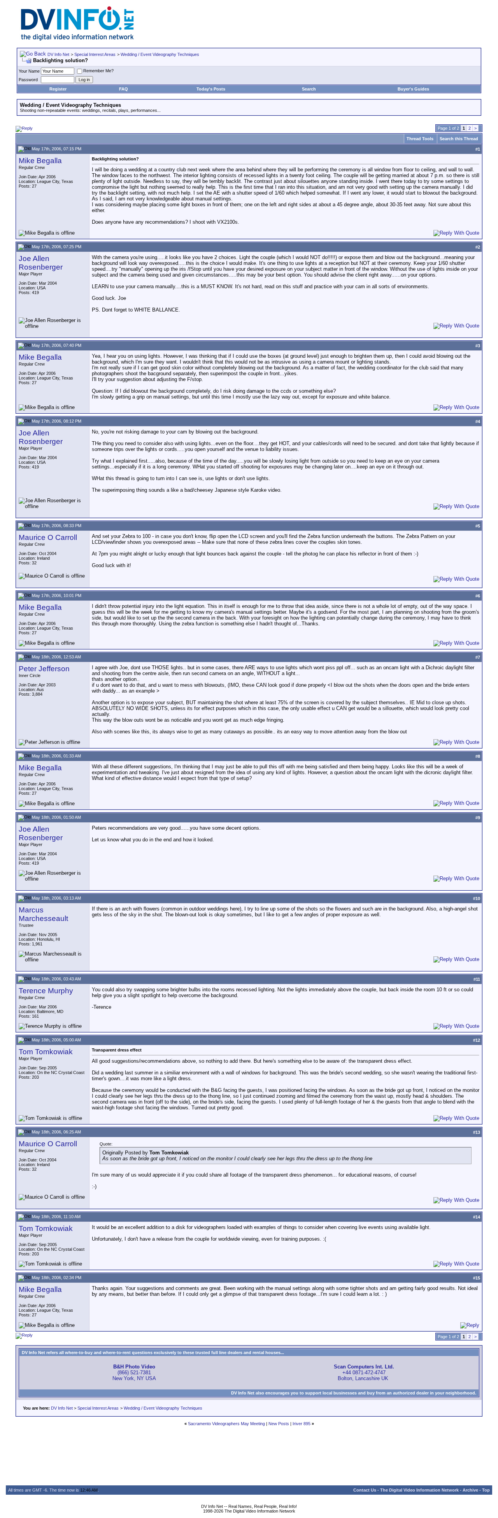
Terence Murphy (46, 991)
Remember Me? (98, 70)
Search (309, 89)
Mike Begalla (40, 161)
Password (28, 79)
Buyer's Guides (413, 89)
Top (486, 1490)
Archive (470, 1490)
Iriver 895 (301, 1423)
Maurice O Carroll (48, 537)
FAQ (123, 89)
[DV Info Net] (77, 39)
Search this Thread (459, 138)
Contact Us (364, 1490)
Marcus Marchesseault (43, 914)
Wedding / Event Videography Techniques (160, 54)
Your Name (29, 71)
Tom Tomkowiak (46, 1052)
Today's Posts (210, 89)
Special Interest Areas (95, 54)
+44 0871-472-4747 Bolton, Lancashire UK (364, 1372)
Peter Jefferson (44, 669)
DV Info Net (58, 54)
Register (58, 89)
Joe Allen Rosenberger (41, 262)
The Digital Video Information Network (419, 1490)
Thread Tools (420, 138)
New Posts (278, 1423)
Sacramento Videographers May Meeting (226, 1423)
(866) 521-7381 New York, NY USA (134, 1372)
